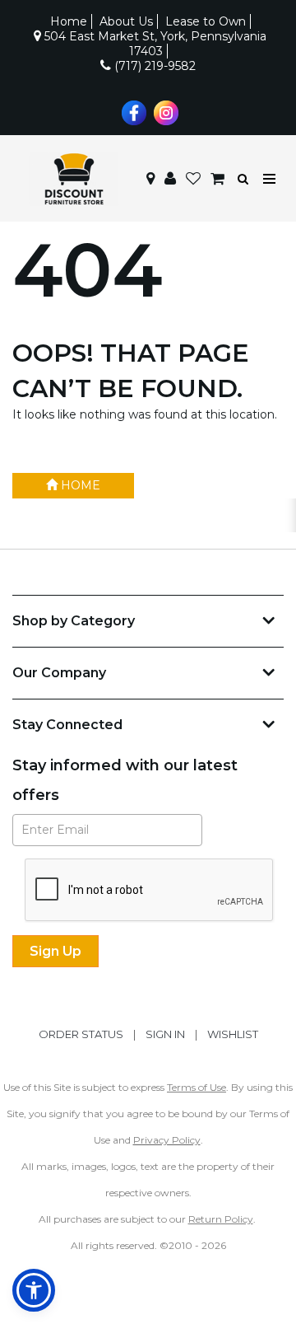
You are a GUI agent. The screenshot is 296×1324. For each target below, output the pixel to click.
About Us (126, 21)
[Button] (270, 179)
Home (68, 21)
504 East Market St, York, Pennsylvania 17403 (153, 43)
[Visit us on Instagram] (164, 111)
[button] (170, 178)
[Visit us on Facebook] (132, 111)
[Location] (150, 178)
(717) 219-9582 (153, 65)
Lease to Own (205, 21)
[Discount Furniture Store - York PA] (73, 179)
